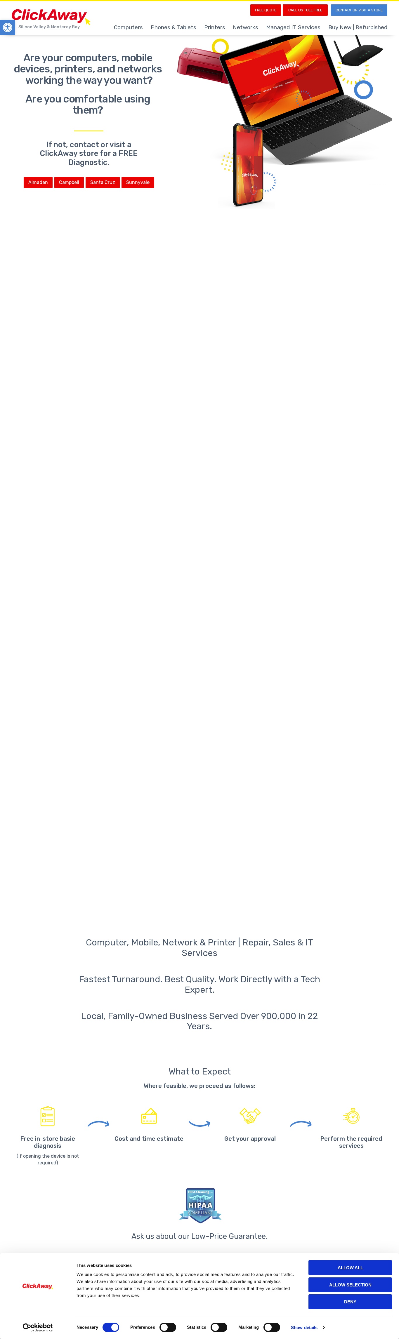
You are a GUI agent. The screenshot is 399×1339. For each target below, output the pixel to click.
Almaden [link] (38, 182)
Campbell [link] (69, 182)
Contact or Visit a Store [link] (359, 10)
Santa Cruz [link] (102, 182)
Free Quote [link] (265, 10)
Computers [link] (128, 27)
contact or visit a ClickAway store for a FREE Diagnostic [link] (89, 153)
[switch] (167, 1327)
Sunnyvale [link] (138, 182)
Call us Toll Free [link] (305, 10)
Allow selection (350, 1284)
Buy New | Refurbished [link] (357, 27)
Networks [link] (245, 27)
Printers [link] (214, 27)
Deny (350, 1301)
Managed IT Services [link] (293, 27)
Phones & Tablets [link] (173, 27)
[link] (7, 27)
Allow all (350, 1267)
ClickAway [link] (51, 17)
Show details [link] (304, 1327)
